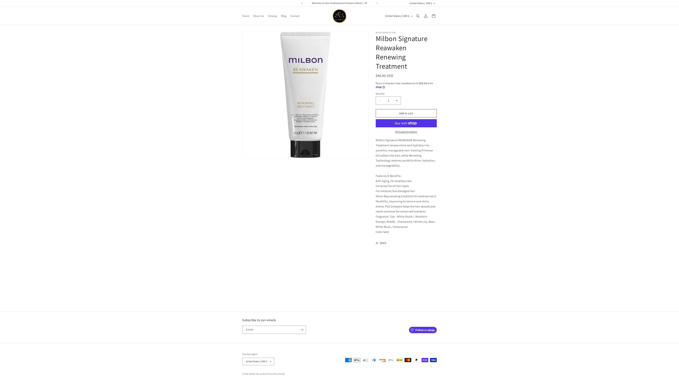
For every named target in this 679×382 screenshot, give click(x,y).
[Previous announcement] (302, 3)
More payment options (406, 131)
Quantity (380, 93)
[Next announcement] (377, 3)
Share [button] (383, 242)
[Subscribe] (302, 330)
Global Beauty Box (257, 374)
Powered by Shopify (276, 374)
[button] (418, 16)
